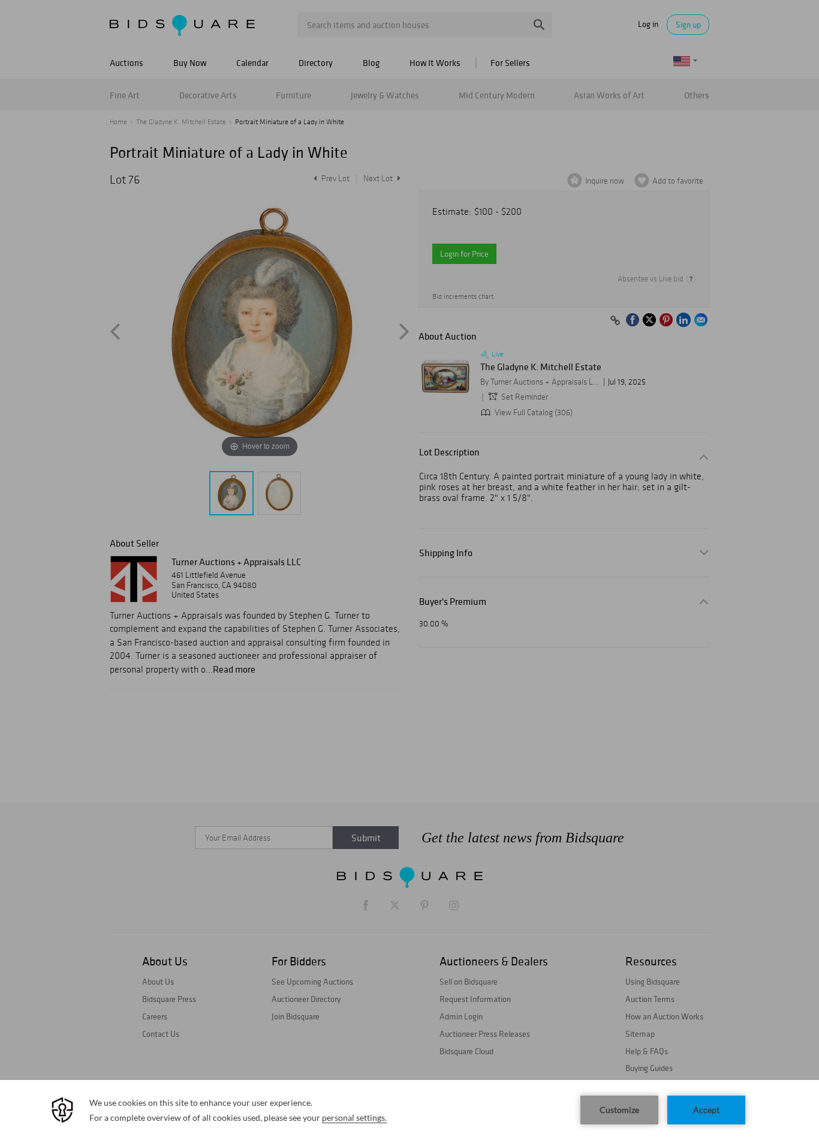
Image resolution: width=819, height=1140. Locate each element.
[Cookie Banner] (409, 1110)
